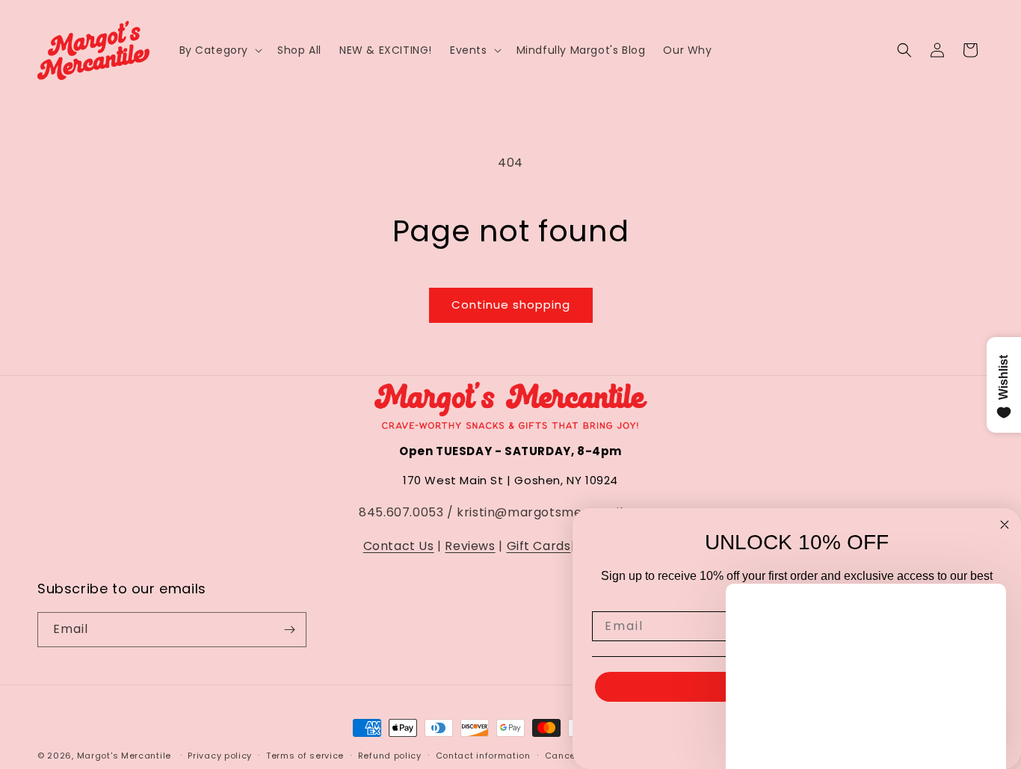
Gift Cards (539, 546)
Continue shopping (510, 304)
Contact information (483, 756)
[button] (219, 50)
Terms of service (305, 756)
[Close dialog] (1005, 525)
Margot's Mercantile (124, 756)
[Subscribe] (289, 629)
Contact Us (398, 546)
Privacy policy (220, 756)
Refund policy (390, 756)
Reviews (470, 546)
